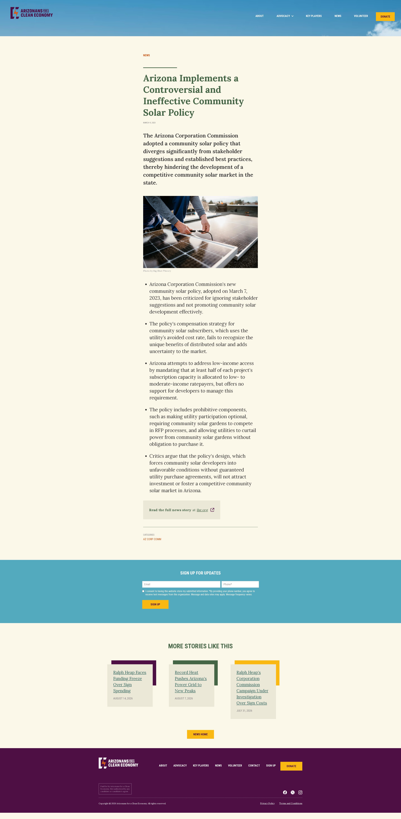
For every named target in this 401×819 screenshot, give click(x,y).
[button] (284, 16)
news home (200, 734)
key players (201, 765)
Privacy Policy (267, 803)
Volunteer (361, 16)
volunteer (235, 765)
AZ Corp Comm (152, 539)
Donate (385, 16)
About (259, 16)
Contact (254, 765)
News (338, 16)
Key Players (314, 16)
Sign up (271, 765)
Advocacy (180, 765)
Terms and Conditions (290, 803)
